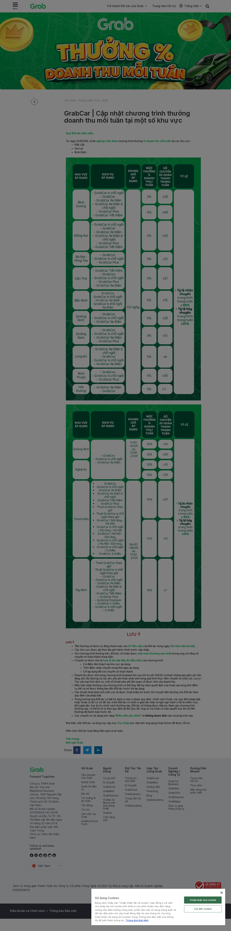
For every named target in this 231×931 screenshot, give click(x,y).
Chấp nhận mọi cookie (203, 899)
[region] (158, 907)
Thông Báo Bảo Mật (137, 920)
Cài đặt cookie (203, 908)
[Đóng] (222, 893)
